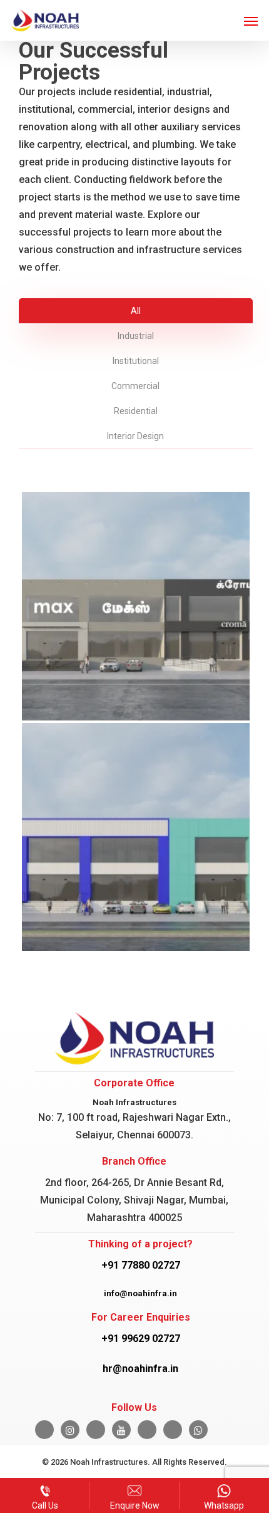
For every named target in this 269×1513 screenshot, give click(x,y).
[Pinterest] (172, 1429)
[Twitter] (147, 1429)
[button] (251, 20)
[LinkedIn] (95, 1429)
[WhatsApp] (198, 1429)
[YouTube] (121, 1429)
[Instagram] (70, 1429)
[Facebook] (44, 1429)
